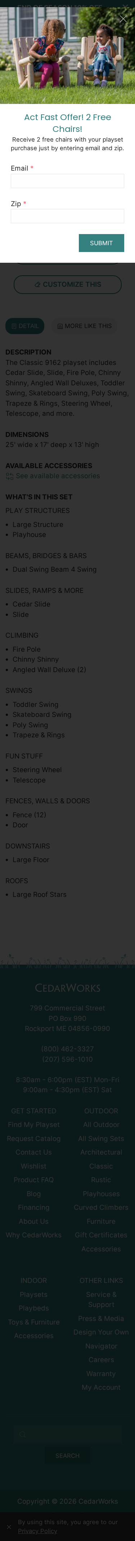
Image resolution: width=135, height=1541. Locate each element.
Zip (19, 204)
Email (22, 168)
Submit (101, 243)
